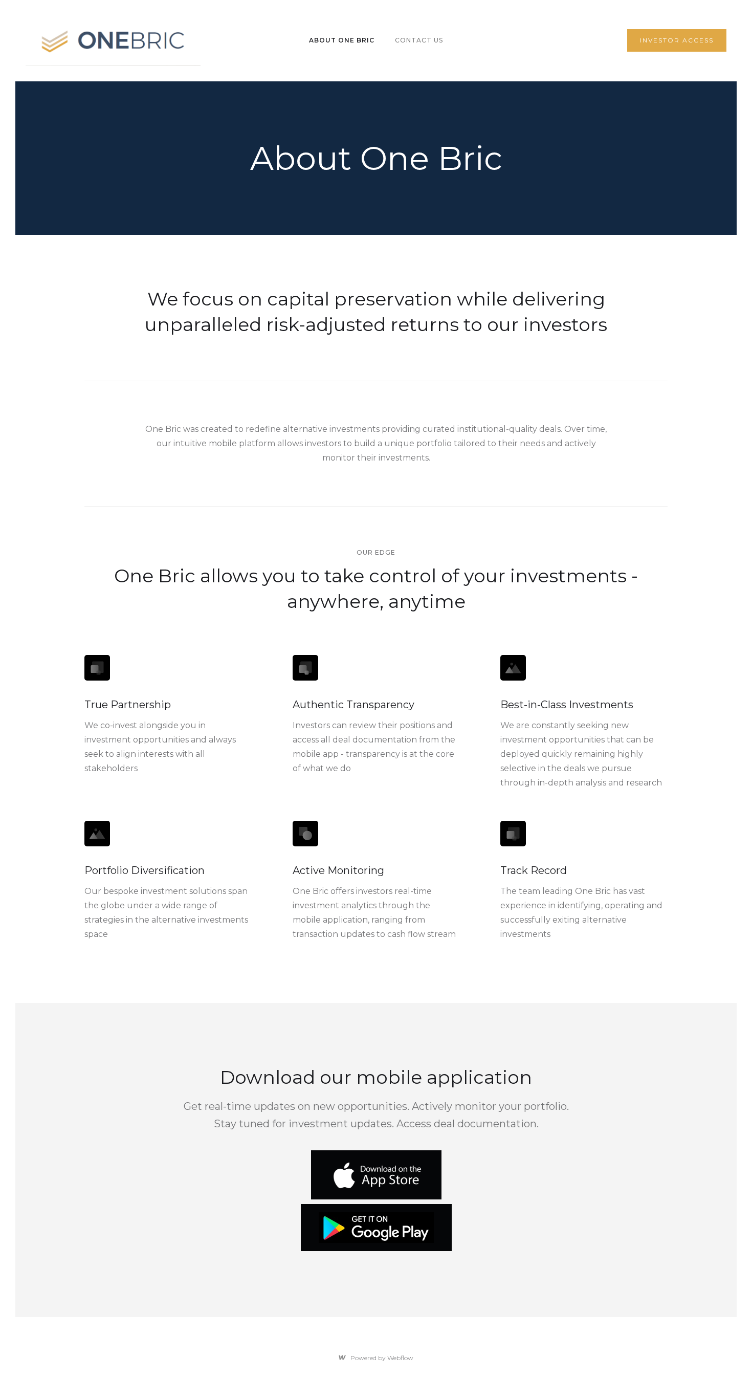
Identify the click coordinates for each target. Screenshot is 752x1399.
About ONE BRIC (341, 40)
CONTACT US (419, 40)
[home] (113, 40)
